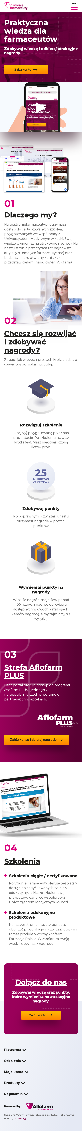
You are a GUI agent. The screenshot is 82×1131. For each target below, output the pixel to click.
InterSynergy (20, 1118)
